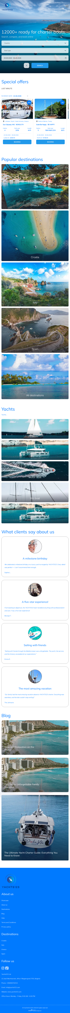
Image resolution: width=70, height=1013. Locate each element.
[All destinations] (35, 376)
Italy (2, 945)
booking (17, 142)
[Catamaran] (35, 450)
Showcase (4, 900)
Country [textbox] (7, 43)
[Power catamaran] (35, 513)
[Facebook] (6, 968)
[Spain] (35, 330)
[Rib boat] (35, 492)
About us (4, 905)
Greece (3, 949)
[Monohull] (35, 429)
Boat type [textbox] (7, 50)
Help (3, 918)
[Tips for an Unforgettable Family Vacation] (35, 775)
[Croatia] (35, 236)
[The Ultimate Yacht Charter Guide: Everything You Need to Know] (35, 827)
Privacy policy (6, 927)
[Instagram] (3, 968)
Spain (3, 954)
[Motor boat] (35, 471)
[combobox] (35, 43)
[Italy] (35, 284)
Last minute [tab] (6, 88)
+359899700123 (12, 983)
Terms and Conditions (8, 922)
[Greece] (35, 186)
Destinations (5, 909)
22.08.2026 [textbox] (17, 96)
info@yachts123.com (13, 987)
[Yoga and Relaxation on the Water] (35, 737)
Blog (2, 914)
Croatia (3, 941)
